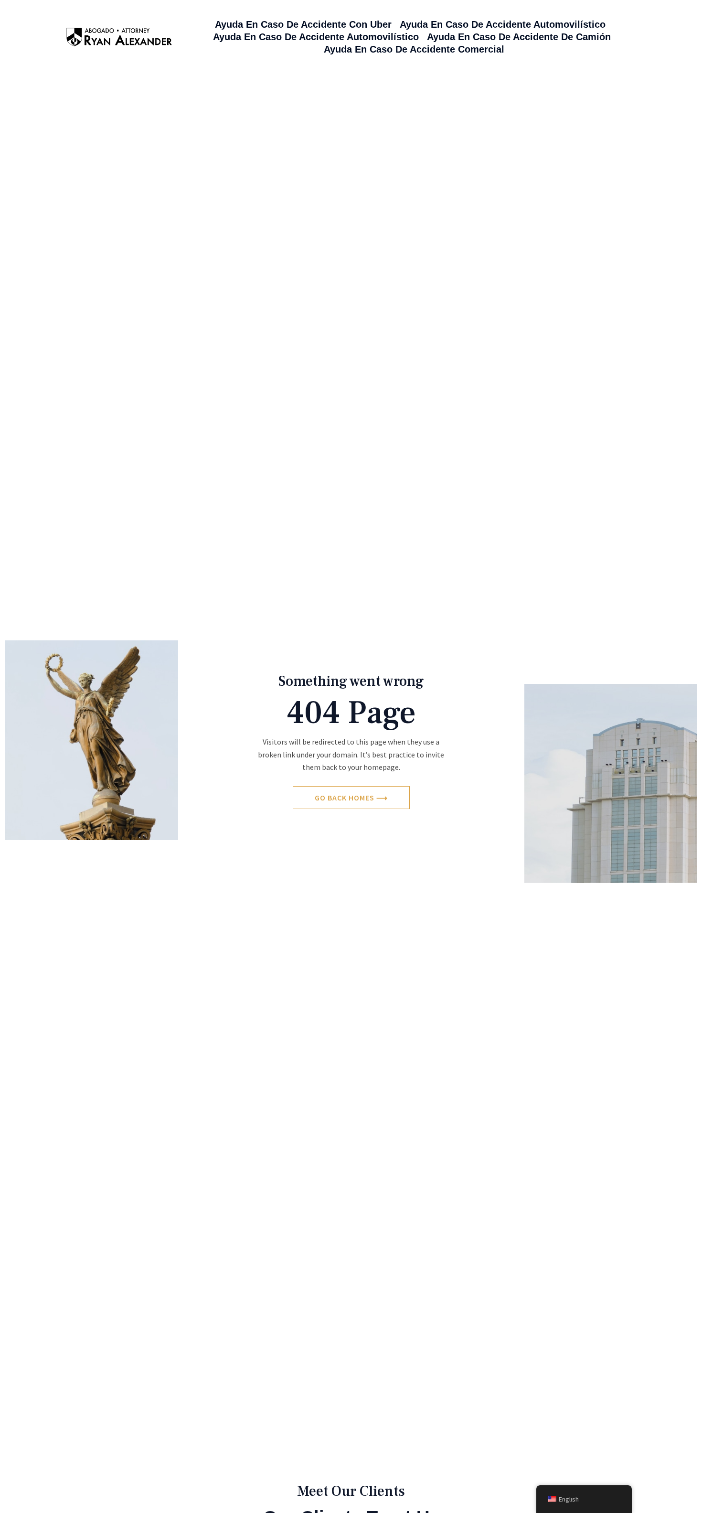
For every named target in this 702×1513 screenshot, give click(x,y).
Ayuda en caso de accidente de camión (519, 37)
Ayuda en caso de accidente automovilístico (503, 24)
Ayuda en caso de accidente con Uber (303, 24)
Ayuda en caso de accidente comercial (414, 49)
